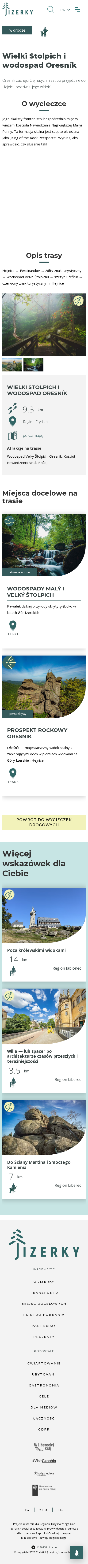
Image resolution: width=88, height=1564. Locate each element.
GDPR (44, 1429)
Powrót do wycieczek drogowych (44, 822)
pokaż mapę (33, 435)
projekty (44, 1336)
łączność (44, 1418)
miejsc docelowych (44, 1303)
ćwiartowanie (44, 1363)
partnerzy (44, 1325)
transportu (44, 1292)
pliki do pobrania (44, 1314)
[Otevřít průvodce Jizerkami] (76, 1552)
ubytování (44, 1374)
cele (44, 1396)
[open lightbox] (44, 324)
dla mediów (44, 1407)
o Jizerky (44, 1281)
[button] (64, 10)
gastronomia (44, 1385)
